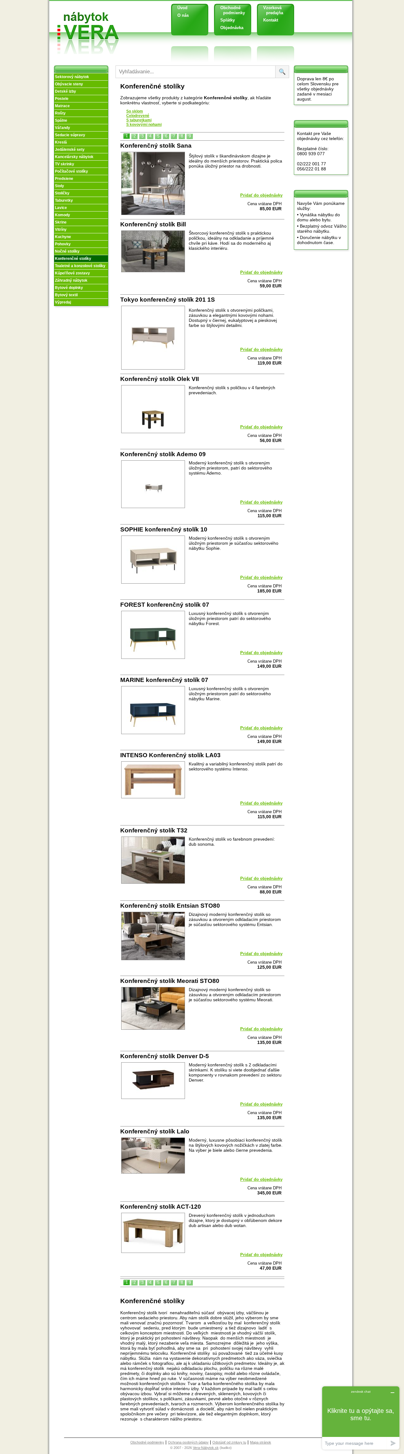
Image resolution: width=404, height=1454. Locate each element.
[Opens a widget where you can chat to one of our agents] (361, 1418)
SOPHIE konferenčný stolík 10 (163, 529)
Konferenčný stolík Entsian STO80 (170, 905)
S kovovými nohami (144, 124)
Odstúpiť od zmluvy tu (229, 1442)
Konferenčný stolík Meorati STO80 (169, 981)
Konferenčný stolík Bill (153, 224)
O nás (183, 15)
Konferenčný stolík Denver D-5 (164, 1056)
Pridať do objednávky (261, 195)
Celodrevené (137, 115)
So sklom (134, 111)
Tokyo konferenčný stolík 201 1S (167, 299)
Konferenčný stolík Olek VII (159, 379)
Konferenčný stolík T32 (153, 830)
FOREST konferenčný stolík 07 (164, 604)
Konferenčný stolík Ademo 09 (163, 454)
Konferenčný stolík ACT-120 (160, 1206)
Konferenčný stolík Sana (156, 145)
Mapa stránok (260, 1442)
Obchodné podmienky (230, 10)
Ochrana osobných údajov (188, 1442)
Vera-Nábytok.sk (206, 1448)
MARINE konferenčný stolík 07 (164, 680)
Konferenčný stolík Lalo (154, 1131)
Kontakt (270, 20)
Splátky (227, 20)
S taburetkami (139, 120)
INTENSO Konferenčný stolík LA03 (170, 755)
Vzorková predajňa (270, 10)
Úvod (182, 7)
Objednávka (231, 27)
